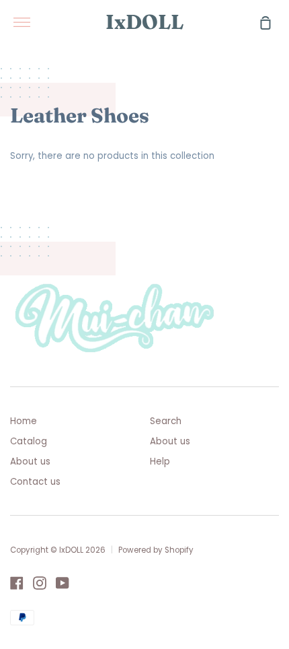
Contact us (35, 481)
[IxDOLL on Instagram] (39, 583)
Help (160, 461)
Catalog (28, 441)
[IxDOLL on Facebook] (17, 583)
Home (23, 421)
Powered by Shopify (156, 550)
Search (165, 421)
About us (30, 461)
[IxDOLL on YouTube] (62, 583)
